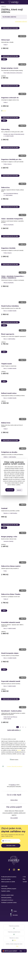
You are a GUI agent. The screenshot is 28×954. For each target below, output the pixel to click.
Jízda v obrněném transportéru (12, 219)
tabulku (19, 750)
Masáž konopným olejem (9, 653)
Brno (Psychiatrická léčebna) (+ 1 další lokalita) (11, 194)
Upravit (19, 490)
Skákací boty (5, 423)
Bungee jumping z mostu (9, 68)
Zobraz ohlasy (14, 800)
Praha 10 (6, 599)
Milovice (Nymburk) (9, 224)
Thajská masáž (6, 364)
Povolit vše (10, 490)
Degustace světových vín (10, 97)
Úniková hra (5, 187)
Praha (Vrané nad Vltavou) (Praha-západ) (10, 717)
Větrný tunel (5, 40)
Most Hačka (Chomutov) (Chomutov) (13, 73)
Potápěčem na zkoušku (9, 452)
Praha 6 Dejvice (7, 164)
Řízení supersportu (7, 334)
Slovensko (15, 915)
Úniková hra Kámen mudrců (10, 566)
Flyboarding (5, 129)
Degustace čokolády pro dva (11, 159)
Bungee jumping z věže (9, 536)
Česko (15, 911)
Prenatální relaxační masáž (10, 622)
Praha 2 (5, 102)
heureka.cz (13, 784)
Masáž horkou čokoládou (10, 306)
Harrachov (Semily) (8, 541)
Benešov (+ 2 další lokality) (10, 513)
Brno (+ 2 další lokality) (9, 339)
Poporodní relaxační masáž (10, 681)
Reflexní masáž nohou (8, 393)
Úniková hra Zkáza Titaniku (10, 594)
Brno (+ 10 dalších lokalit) (10, 310)
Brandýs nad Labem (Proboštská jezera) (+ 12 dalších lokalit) (14, 135)
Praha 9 (5, 44)
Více (23, 753)
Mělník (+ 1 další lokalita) (10, 457)
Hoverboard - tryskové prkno (11, 711)
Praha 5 (5, 429)
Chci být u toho (10, 845)
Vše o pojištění (14, 818)
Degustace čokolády (8, 248)
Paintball (4, 508)
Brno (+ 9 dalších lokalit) (10, 628)
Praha (5, 571)
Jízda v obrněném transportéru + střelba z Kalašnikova (12, 277)
